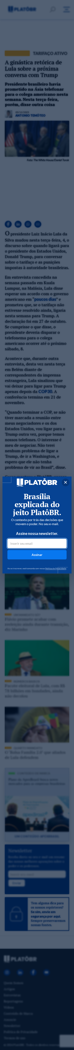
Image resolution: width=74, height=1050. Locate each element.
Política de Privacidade (55, 568)
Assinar (37, 555)
